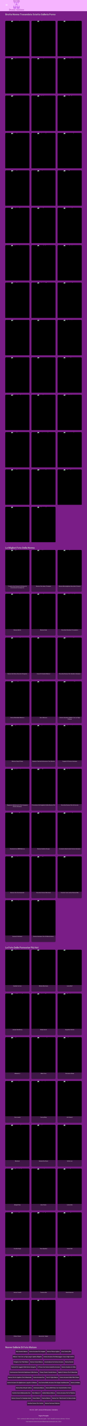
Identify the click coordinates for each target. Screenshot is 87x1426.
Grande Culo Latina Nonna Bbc (70, 892)
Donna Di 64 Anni (17, 936)
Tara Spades (43, 1248)
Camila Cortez (17, 986)
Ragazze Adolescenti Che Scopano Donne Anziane (17, 805)
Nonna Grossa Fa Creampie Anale (21, 1398)
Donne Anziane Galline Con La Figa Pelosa (70, 718)
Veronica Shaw (69, 1073)
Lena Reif (69, 986)
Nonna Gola (43, 630)
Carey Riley (43, 1117)
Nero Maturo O (36, 1393)
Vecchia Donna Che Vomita (35, 1403)
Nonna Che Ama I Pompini (43, 586)
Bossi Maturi (36, 1398)
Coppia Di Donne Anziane (69, 761)
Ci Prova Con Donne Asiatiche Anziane (49, 1367)
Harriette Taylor (43, 1336)
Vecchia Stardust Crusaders (69, 630)
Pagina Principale (43, 1416)
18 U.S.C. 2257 (33, 1410)
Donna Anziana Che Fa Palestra (66, 1393)
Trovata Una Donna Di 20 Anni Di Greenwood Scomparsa (17, 587)
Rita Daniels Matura (21, 1351)
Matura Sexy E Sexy (17, 761)
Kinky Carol (43, 1029)
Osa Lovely (17, 1117)
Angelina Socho (69, 1029)
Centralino (55, 1410)
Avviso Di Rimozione (45, 1410)
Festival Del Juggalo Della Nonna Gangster (23, 1367)
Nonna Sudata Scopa (43, 849)
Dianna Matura (46, 1398)
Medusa (17, 1161)
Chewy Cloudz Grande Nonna (48, 1372)
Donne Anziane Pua (38, 1377)
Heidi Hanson (70, 1292)
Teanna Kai (43, 1292)
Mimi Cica (43, 1073)
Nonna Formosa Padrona (52, 1403)
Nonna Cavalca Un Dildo (69, 1367)
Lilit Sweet (70, 1117)
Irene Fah (69, 1248)
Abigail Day (17, 1205)
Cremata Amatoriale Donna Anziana (69, 849)
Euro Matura (43, 717)
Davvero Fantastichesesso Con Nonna (43, 761)
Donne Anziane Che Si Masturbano (43, 936)
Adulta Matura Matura (48, 1393)
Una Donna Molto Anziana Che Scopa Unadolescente (54, 1382)
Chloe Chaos (17, 1336)
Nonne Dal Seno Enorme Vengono (17, 674)
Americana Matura (38, 1388)
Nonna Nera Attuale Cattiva (24, 1388)
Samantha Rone (43, 1161)
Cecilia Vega (17, 1248)
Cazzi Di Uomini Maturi (43, 674)
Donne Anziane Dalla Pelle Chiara (69, 1377)
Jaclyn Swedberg (17, 1029)
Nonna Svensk (69, 1362)
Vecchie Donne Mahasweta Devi (21, 1393)
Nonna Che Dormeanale (17, 892)
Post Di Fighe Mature (52, 1377)
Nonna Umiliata (75, 1382)
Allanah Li (17, 1073)
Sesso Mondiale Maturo (17, 717)
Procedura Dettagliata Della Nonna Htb (43, 805)
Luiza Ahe (70, 1205)
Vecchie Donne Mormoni (43, 892)
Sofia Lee (69, 1161)
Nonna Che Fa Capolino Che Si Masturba (19, 1377)
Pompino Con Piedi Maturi (21, 1362)
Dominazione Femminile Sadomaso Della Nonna (24, 1372)
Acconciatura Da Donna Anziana (53, 1362)
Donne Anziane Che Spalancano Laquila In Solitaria (22, 1382)
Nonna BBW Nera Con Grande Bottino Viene (58, 1388)
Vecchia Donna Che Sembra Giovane (69, 674)
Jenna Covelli (17, 1292)
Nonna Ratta (17, 630)
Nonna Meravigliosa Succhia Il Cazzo (70, 586)
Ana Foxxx (43, 1205)
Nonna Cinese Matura (36, 1362)
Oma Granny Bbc (66, 1351)
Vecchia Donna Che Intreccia (69, 805)
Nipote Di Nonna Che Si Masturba (67, 1372)
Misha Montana (43, 986)
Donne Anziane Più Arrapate (37, 1351)
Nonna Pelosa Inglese (53, 1351)
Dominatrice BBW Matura (17, 849)
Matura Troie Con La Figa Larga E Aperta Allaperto (27, 1356)
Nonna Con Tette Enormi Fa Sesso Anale (64, 1398)
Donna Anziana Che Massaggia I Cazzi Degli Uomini (59, 1356)
